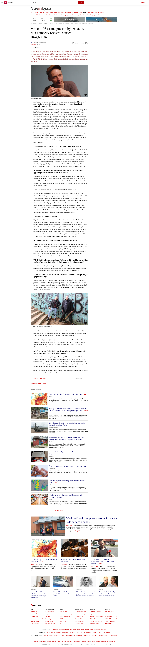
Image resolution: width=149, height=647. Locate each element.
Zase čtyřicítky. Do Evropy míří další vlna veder (66, 394)
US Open (62, 619)
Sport (73, 15)
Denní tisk (100, 15)
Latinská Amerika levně (96, 621)
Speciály (82, 15)
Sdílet (82, 43)
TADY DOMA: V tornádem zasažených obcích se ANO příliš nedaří (102, 561)
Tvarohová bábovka (80, 619)
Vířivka (108, 632)
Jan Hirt (47, 616)
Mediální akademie (67, 641)
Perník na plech (79, 623)
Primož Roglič (49, 621)
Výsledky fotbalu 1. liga (66, 614)
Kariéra (54, 641)
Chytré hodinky (102, 635)
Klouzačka (79, 632)
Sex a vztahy (52, 468)
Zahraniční (57, 12)
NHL (61, 623)
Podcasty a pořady (66, 15)
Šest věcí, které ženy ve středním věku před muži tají (67, 466)
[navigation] (2, 2)
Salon (44, 383)
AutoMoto (41, 15)
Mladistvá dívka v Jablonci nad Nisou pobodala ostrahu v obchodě (65, 496)
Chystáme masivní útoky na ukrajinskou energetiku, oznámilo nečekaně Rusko (67, 424)
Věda (46, 15)
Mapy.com (55, 629)
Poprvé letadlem (94, 614)
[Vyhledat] (81, 2)
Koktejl (102, 12)
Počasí (87, 15)
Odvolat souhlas (95, 641)
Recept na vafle (79, 621)
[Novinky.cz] (41, 9)
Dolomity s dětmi (94, 623)
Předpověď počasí (64, 629)
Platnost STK (108, 623)
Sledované (107, 15)
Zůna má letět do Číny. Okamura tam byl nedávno (74, 560)
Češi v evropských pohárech (98, 629)
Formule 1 (63, 621)
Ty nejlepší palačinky (80, 611)
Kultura (84, 12)
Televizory (94, 635)
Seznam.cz (143, 2)
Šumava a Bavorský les (96, 616)
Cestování (52, 15)
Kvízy (77, 15)
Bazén (48, 632)
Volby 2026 (34, 611)
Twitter (43, 641)
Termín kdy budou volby (37, 619)
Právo (32, 42)
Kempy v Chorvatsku (95, 611)
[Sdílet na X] (87, 378)
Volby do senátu (35, 621)
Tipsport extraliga (65, 616)
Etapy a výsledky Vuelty (51, 614)
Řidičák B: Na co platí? (111, 619)
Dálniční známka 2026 (111, 614)
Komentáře (75, 12)
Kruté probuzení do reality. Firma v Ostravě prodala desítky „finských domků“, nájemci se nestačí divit (67, 438)
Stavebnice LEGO (59, 635)
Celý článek (78, 531)
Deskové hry (86, 635)
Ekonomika (91, 12)
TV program (93, 15)
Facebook (37, 641)
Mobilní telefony (48, 635)
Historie (58, 15)
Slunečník (72, 632)
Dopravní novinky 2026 (111, 616)
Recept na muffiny (80, 614)
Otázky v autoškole (110, 621)
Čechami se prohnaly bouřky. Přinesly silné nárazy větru (67, 481)
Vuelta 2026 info (49, 611)
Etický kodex (76, 641)
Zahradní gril (101, 632)
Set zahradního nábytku (89, 632)
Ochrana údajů (86, 641)
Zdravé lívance (79, 616)
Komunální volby (35, 623)
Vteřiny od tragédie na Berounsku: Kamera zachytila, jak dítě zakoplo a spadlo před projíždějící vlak (67, 409)
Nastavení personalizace (108, 641)
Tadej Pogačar (49, 619)
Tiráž (59, 641)
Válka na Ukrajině (66, 12)
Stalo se (42, 12)
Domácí (47, 12)
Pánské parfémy (112, 635)
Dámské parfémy (70, 635)
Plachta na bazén (56, 632)
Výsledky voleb (35, 616)
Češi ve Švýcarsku (95, 619)
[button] (59, 81)
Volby (51, 12)
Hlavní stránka (35, 12)
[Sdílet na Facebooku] (84, 378)
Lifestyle (97, 12)
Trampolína (65, 632)
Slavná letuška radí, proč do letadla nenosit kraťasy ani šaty (68, 453)
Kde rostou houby (75, 629)
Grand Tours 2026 (50, 623)
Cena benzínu (85, 629)
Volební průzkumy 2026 (37, 614)
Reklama (48, 641)
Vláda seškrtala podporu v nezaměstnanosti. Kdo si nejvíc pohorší (92, 520)
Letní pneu (79, 635)
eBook (76, 43)
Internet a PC (34, 15)
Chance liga (63, 611)
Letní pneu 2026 (109, 611)
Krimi (80, 12)
